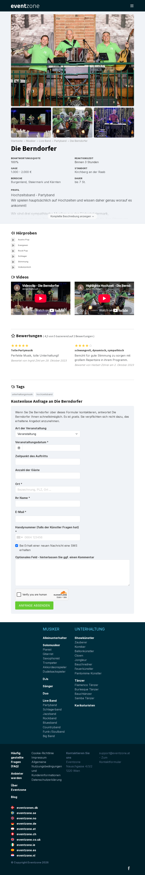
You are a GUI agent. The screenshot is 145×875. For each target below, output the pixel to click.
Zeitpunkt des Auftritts (31, 456)
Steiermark (35, 182)
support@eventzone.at (114, 753)
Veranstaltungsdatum (31, 442)
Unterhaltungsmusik (22, 394)
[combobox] (47, 489)
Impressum (39, 757)
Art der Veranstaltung (30, 428)
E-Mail (20, 512)
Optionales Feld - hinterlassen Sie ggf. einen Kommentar (54, 557)
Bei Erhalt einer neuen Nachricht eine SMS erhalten (48, 548)
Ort (18, 484)
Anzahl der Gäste (27, 470)
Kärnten (55, 182)
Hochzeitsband (45, 394)
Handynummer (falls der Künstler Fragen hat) (47, 529)
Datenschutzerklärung (46, 779)
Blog (14, 797)
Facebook (128, 868)
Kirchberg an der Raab (90, 172)
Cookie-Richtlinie (42, 753)
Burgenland (19, 182)
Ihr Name (22, 498)
